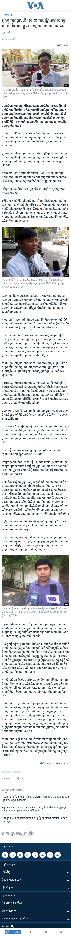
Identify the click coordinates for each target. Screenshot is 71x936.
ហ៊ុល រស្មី (6, 32)
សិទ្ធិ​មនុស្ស (7, 14)
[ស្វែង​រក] (61, 932)
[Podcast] (50, 855)
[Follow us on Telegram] (35, 855)
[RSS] (42, 855)
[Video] (31, 932)
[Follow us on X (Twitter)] (12, 855)
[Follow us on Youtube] (20, 855)
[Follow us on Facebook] (5, 855)
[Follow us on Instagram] (27, 855)
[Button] (63, 46)
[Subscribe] (57, 855)
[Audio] (46, 932)
